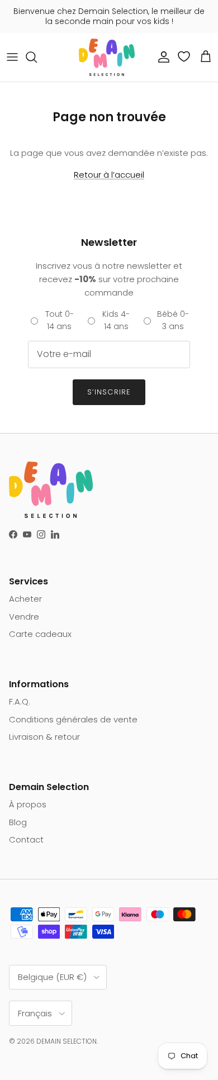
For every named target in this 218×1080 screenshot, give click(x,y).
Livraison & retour (44, 737)
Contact (26, 839)
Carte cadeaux (40, 634)
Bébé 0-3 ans (173, 320)
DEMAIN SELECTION (66, 1041)
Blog (18, 822)
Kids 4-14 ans (116, 320)
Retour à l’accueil (109, 174)
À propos (27, 804)
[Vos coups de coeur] (185, 56)
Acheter (25, 599)
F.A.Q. (19, 701)
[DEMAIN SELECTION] (107, 57)
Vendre (24, 616)
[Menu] (12, 57)
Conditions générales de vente (73, 719)
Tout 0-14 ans (59, 320)
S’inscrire (108, 392)
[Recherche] (37, 57)
